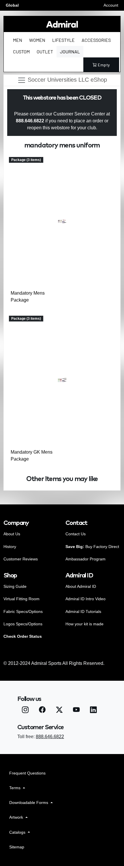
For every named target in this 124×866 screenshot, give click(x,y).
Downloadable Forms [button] (29, 802)
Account (111, 5)
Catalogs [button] (18, 832)
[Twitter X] (59, 710)
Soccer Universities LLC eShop (66, 80)
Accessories (96, 40)
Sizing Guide (15, 586)
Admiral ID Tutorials (83, 611)
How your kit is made (84, 624)
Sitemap (16, 847)
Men (17, 40)
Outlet (45, 51)
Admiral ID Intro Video (85, 598)
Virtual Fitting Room (21, 598)
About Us (11, 534)
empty (104, 64)
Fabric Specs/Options (23, 611)
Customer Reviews (20, 559)
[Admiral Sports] (62, 24)
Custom (21, 51)
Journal (70, 51)
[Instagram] (25, 710)
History (9, 546)
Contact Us (75, 534)
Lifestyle (63, 40)
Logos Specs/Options (22, 624)
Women (37, 40)
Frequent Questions (27, 773)
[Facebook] (42, 710)
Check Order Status (22, 636)
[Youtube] (76, 710)
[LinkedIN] (93, 710)
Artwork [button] (16, 817)
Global (12, 5)
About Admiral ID (80, 586)
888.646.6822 (50, 736)
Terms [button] (15, 787)
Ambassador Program (85, 559)
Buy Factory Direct (92, 546)
